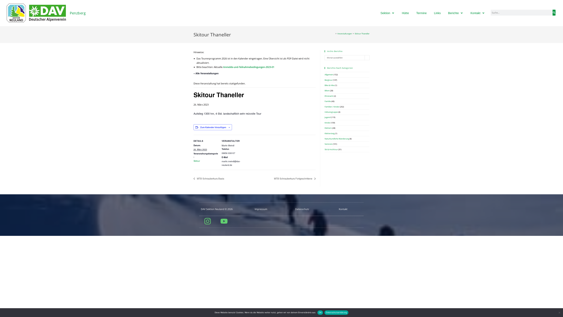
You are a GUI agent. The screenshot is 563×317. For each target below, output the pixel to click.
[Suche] (554, 13)
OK (320, 312)
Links (437, 13)
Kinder (327, 122)
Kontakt (475, 13)
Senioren (328, 144)
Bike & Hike (329, 85)
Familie (328, 101)
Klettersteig (330, 133)
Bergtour (328, 80)
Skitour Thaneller (362, 33)
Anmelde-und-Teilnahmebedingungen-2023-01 (248, 67)
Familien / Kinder (332, 106)
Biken (327, 90)
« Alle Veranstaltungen (206, 73)
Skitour (197, 160)
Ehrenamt (329, 96)
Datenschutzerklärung (336, 312)
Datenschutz (302, 209)
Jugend (328, 117)
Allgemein (329, 74)
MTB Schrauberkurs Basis (210, 178)
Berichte (453, 13)
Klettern (328, 128)
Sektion (385, 13)
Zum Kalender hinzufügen (213, 127)
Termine (421, 13)
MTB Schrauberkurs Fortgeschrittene (293, 178)
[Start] (334, 33)
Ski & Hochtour (331, 149)
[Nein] (559, 312)
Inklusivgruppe (331, 112)
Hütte (405, 13)
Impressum (261, 209)
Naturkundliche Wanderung (337, 138)
